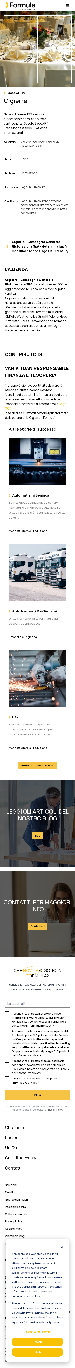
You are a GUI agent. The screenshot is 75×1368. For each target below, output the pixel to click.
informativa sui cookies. (27, 1296)
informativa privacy (39, 1025)
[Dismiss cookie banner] (62, 1246)
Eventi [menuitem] (9, 1192)
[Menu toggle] (67, 5)
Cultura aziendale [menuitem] (16, 1214)
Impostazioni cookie (38, 1331)
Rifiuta (38, 1352)
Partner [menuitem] (12, 1137)
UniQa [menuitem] (11, 1148)
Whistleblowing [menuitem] (15, 1236)
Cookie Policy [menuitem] (13, 1228)
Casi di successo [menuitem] (21, 1158)
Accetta (37, 1341)
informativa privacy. (29, 1055)
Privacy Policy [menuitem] (13, 1221)
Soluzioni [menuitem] (11, 1185)
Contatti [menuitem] (13, 1168)
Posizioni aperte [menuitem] (15, 1207)
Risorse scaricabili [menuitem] (16, 1199)
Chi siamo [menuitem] (14, 1127)
